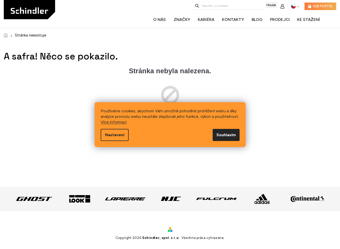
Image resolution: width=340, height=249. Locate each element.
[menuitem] (161, 19)
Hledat (271, 5)
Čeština (295, 6)
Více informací (114, 122)
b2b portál (323, 6)
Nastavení (114, 134)
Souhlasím (226, 134)
